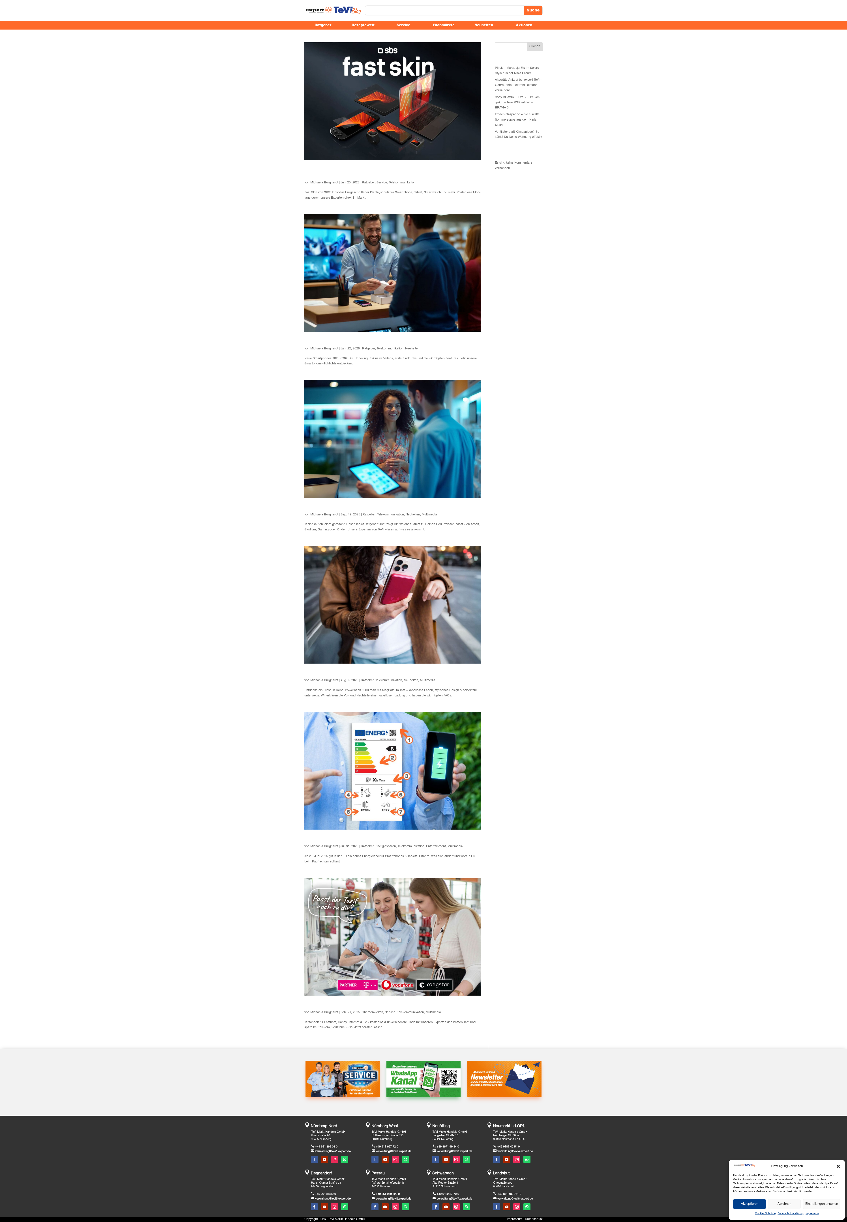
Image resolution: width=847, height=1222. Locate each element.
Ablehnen (784, 1204)
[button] (838, 1166)
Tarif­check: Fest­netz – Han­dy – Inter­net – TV (360, 1005)
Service (382, 182)
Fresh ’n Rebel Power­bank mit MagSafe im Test (365, 673)
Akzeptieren (749, 1204)
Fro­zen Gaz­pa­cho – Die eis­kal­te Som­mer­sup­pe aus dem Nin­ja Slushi (517, 120)
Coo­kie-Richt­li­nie (765, 1213)
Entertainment (436, 846)
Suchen (534, 46)
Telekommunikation (402, 182)
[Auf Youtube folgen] (324, 1159)
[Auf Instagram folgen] (334, 1159)
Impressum (515, 1219)
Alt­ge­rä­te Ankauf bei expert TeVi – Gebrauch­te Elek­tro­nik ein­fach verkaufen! (518, 85)
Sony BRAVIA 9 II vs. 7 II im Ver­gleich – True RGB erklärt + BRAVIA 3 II (517, 103)
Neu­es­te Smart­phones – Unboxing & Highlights (364, 341)
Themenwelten (372, 1012)
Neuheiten (412, 348)
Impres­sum (812, 1213)
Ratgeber (368, 182)
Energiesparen (385, 846)
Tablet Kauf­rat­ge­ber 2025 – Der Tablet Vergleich (364, 507)
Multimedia (429, 514)
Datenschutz (534, 1219)
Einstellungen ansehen (821, 1204)
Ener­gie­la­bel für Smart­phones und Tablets (357, 839)
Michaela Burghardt (324, 182)
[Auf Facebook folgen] (314, 1159)
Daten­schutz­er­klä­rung (791, 1213)
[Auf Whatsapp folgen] (344, 1159)
